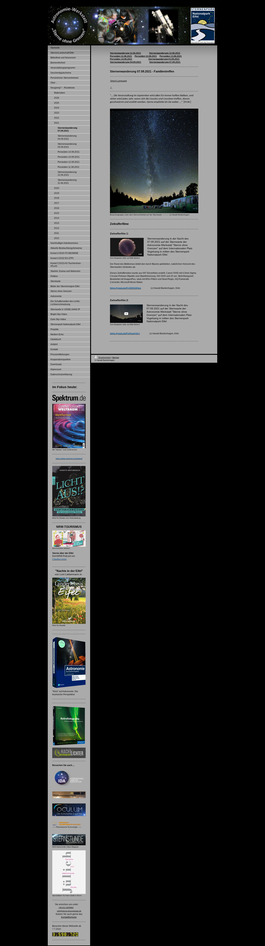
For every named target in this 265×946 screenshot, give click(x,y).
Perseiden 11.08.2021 (121, 56)
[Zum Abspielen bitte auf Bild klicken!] (127, 247)
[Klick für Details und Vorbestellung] (69, 491)
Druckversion (104, 357)
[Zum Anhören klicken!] (69, 538)
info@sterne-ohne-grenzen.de (69, 911)
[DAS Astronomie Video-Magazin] (69, 839)
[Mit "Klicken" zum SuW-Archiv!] (69, 426)
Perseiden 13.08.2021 (171, 56)
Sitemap (115, 357)
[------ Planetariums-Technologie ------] (69, 823)
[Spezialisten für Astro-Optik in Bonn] (69, 872)
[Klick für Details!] (69, 601)
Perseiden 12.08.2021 (146, 56)
